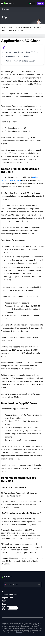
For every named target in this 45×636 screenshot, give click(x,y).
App (3, 591)
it (32, 3)
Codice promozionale (10, 594)
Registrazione (7, 598)
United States (12, 584)
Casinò (5, 604)
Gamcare (19, 632)
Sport (4, 601)
